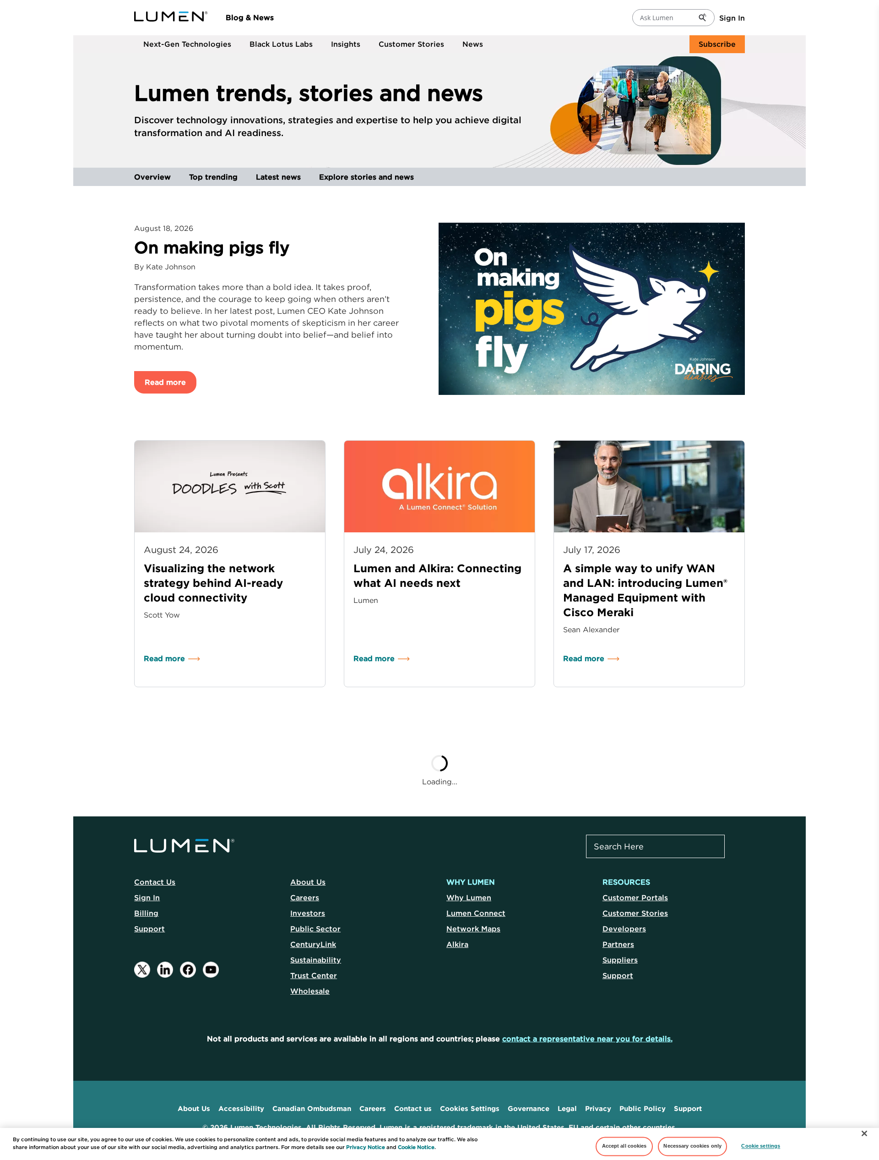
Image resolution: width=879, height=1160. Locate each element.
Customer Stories (411, 44)
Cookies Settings (469, 1108)
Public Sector (315, 928)
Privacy (598, 1108)
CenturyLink (313, 944)
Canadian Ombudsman (311, 1108)
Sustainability (315, 959)
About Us (308, 881)
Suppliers (620, 959)
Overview (152, 176)
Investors (307, 913)
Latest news (278, 176)
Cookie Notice (416, 1147)
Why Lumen (468, 897)
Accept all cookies (624, 1146)
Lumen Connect (475, 913)
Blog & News (250, 17)
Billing (146, 913)
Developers (624, 928)
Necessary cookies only (692, 1146)
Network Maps (473, 928)
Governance (528, 1108)
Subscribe (717, 44)
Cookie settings (760, 1146)
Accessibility (241, 1108)
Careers (304, 897)
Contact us (413, 1108)
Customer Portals (635, 897)
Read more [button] (165, 382)
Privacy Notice (365, 1147)
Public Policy (642, 1108)
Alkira (457, 944)
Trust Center (313, 975)
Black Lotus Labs (281, 44)
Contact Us (154, 881)
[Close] (864, 1133)
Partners (618, 944)
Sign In (732, 17)
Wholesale (310, 991)
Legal (567, 1108)
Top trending (213, 176)
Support (149, 928)
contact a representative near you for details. (587, 1038)
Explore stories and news (366, 176)
